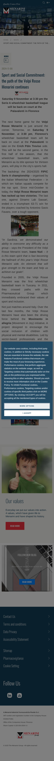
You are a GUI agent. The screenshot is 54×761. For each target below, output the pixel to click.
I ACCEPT (27, 413)
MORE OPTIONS (27, 406)
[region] (27, 380)
